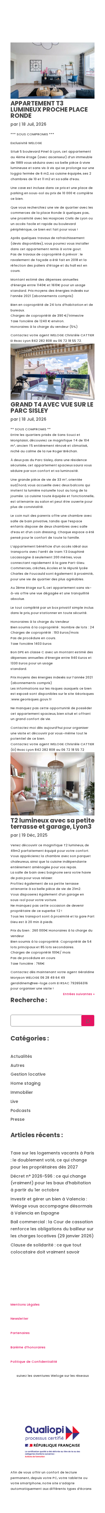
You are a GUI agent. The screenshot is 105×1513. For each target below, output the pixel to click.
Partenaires (20, 1333)
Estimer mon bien (32, 51)
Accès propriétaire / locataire (65, 74)
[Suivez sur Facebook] (27, 1393)
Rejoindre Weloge (77, 51)
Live (14, 1101)
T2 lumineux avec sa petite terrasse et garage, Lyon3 (52, 823)
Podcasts (20, 1110)
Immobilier (21, 1092)
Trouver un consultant (72, 67)
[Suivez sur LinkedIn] (52, 1393)
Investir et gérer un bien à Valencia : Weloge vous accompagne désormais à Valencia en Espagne (51, 1206)
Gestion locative (28, 1074)
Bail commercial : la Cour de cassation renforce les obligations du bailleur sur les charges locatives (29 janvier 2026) (52, 1229)
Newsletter (19, 1318)
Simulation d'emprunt (73, 35)
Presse (17, 1119)
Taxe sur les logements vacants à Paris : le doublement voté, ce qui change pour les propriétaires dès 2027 (52, 1160)
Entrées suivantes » (78, 994)
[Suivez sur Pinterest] (77, 1393)
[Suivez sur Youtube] (40, 1393)
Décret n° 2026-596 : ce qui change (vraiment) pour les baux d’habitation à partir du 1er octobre (50, 1183)
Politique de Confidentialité (33, 1361)
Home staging (25, 1083)
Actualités (21, 1056)
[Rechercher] (87, 1020)
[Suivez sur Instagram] (65, 1393)
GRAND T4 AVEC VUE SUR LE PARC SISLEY (51, 407)
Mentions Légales (25, 1304)
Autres (17, 1065)
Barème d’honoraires (28, 1347)
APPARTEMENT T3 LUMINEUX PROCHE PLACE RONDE (49, 109)
